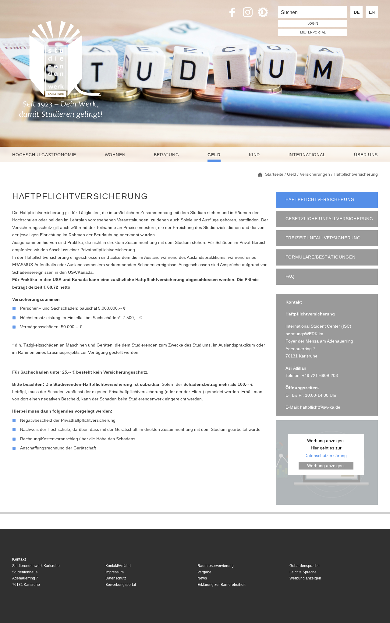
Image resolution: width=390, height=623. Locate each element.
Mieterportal (313, 32)
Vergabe (204, 572)
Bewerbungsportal (120, 584)
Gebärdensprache (304, 566)
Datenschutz (115, 578)
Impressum (114, 572)
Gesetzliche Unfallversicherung (329, 218)
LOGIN (312, 23)
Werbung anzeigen (305, 578)
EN (372, 12)
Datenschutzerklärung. (326, 455)
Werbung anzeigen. (326, 465)
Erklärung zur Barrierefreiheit (221, 584)
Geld (213, 154)
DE (357, 12)
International (307, 154)
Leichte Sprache (303, 572)
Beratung (166, 154)
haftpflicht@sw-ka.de (320, 407)
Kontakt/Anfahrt (118, 566)
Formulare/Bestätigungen (320, 257)
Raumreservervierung (215, 566)
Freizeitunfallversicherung (323, 238)
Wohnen (115, 154)
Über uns (366, 154)
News (202, 578)
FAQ (290, 276)
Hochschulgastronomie (44, 154)
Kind (254, 154)
